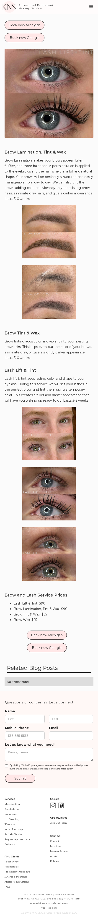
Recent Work (12, 861)
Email (53, 728)
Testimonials (11, 866)
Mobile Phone (17, 728)
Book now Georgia (24, 38)
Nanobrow (11, 814)
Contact (54, 841)
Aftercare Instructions (17, 881)
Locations (55, 846)
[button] (91, 7)
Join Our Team (58, 822)
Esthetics (10, 844)
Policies (54, 861)
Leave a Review (59, 851)
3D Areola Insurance (16, 876)
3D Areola (10, 824)
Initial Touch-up (14, 829)
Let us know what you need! (29, 745)
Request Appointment (17, 839)
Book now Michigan (24, 25)
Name (10, 711)
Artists (53, 856)
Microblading (12, 804)
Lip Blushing (12, 819)
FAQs (7, 886)
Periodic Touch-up (15, 834)
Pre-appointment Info (17, 871)
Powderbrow (12, 809)
